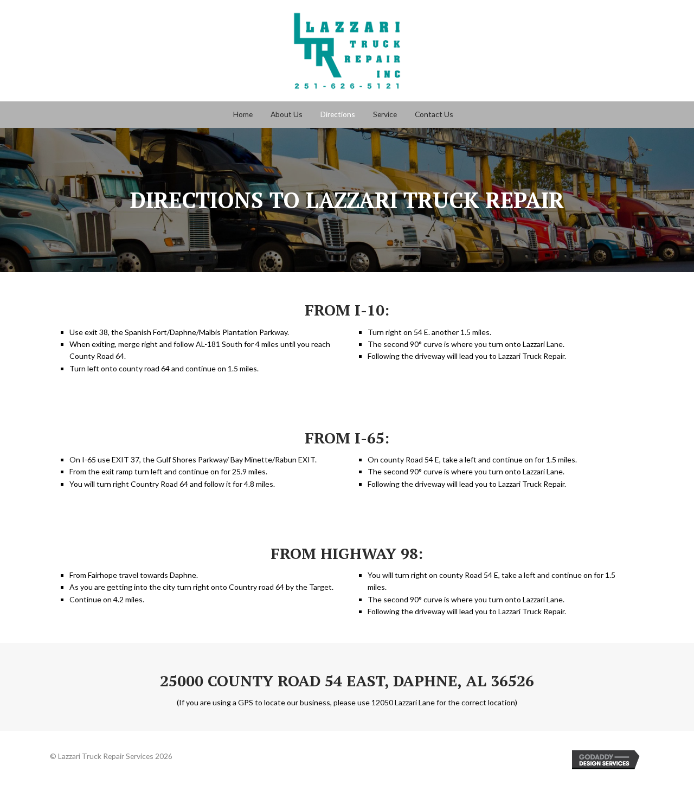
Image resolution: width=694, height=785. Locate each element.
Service (385, 114)
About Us (287, 114)
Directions (337, 114)
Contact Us (434, 114)
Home (243, 114)
